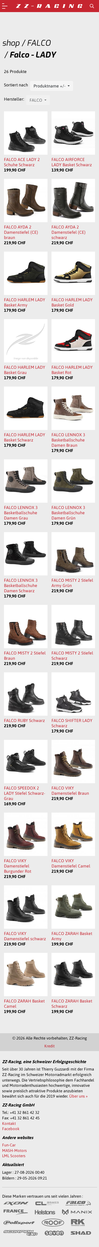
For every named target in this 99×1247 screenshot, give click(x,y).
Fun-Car (9, 1145)
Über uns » (78, 1096)
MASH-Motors (14, 1150)
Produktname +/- (50, 86)
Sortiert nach (16, 84)
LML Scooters (13, 1156)
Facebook (11, 1128)
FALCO (39, 43)
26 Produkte (15, 71)
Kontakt (9, 1123)
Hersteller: (14, 99)
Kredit (49, 1046)
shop (11, 43)
